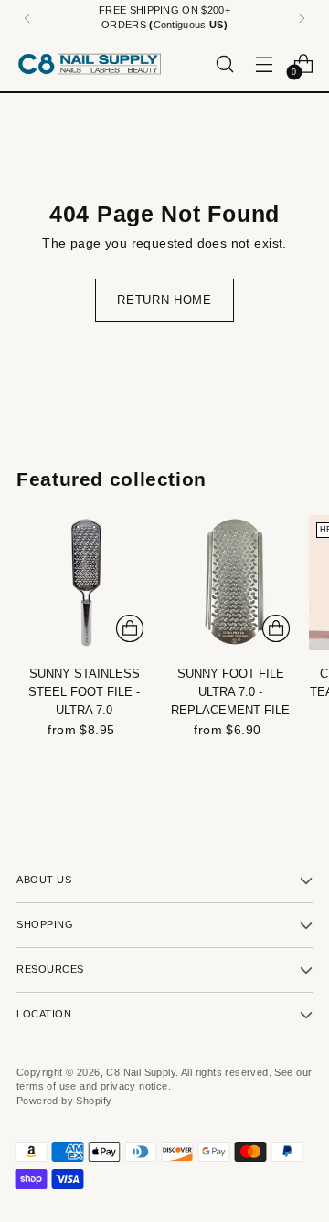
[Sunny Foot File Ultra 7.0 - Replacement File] (230, 582)
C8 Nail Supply (140, 1072)
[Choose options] (130, 628)
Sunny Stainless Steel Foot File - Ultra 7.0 (84, 692)
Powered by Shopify (63, 1100)
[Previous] (27, 18)
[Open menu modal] (263, 63)
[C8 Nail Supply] (89, 63)
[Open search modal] (224, 63)
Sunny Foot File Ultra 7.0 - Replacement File (230, 692)
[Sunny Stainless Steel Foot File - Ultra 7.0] (84, 582)
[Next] (301, 18)
